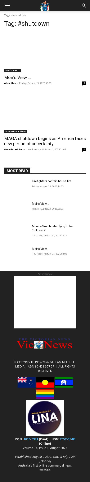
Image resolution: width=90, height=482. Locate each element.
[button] (7, 5)
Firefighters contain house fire (51, 181)
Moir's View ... (12, 70)
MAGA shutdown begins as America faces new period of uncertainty (45, 141)
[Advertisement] (45, 302)
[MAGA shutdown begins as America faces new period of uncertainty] (45, 113)
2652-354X (67, 439)
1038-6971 (30, 439)
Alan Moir (10, 83)
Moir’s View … (17, 77)
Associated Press (14, 149)
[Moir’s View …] (45, 52)
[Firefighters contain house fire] (16, 187)
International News (15, 131)
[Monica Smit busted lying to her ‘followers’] (16, 233)
